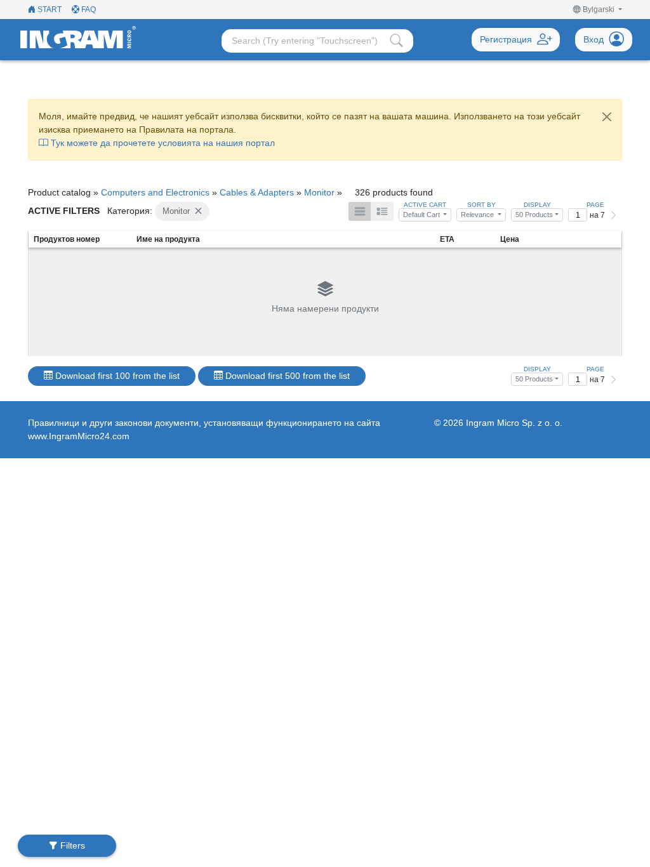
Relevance (478, 214)
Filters (71, 845)
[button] (597, 9)
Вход (593, 39)
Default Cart (422, 214)
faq (87, 9)
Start (49, 9)
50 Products (534, 214)
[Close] (606, 117)
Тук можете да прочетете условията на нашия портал (161, 143)
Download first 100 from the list (116, 376)
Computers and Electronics (155, 192)
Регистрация (506, 39)
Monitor (319, 192)
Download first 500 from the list (286, 376)
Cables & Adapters (257, 192)
